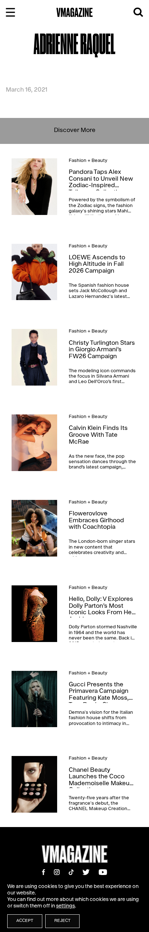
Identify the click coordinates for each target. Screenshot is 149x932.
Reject (62, 921)
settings (65, 906)
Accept (24, 921)
